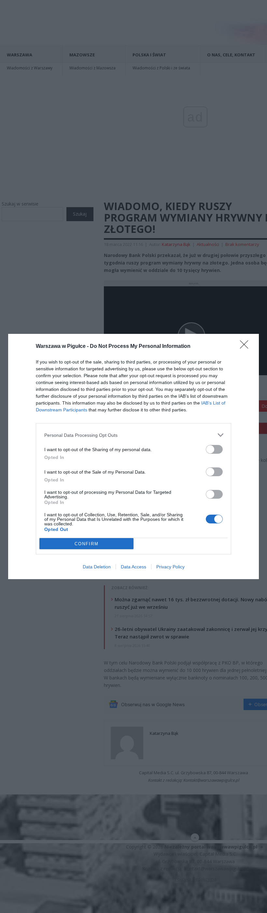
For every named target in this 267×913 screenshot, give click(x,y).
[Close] (246, 346)
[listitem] (133, 435)
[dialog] (133, 456)
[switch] (214, 449)
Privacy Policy (170, 566)
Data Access (133, 566)
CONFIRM (87, 543)
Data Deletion (97, 566)
